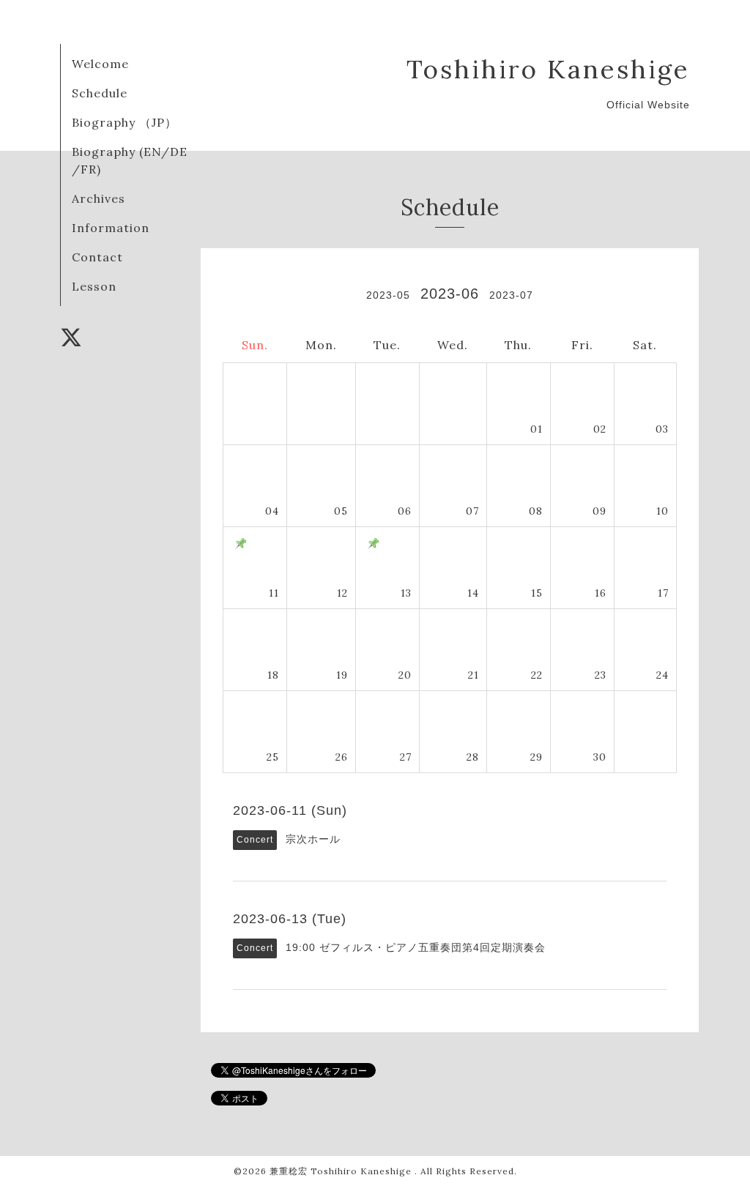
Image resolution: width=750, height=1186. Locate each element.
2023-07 (511, 295)
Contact (97, 257)
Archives (98, 198)
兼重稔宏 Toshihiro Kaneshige (342, 1171)
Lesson (94, 286)
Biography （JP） (124, 122)
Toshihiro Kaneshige (548, 69)
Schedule (99, 93)
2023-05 (388, 295)
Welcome (100, 63)
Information (110, 227)
